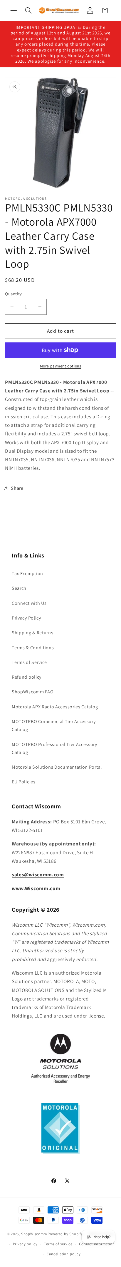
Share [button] (17, 488)
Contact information (97, 1243)
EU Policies (24, 782)
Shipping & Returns (32, 633)
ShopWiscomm (34, 1233)
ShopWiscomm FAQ (32, 692)
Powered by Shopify (65, 1233)
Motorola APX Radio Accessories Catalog (55, 707)
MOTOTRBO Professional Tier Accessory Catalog (54, 748)
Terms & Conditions (33, 648)
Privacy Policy (26, 618)
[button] (13, 10)
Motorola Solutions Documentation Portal (57, 767)
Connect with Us (29, 603)
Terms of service (58, 1243)
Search (19, 588)
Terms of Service (29, 662)
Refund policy (26, 677)
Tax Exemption (27, 573)
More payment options (60, 366)
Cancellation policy (63, 1253)
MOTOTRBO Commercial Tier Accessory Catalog (53, 725)
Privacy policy (25, 1243)
